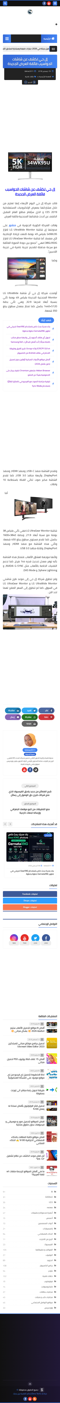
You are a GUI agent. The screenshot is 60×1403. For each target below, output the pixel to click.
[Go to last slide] (10, 824)
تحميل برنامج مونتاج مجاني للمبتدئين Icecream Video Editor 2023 (26, 1045)
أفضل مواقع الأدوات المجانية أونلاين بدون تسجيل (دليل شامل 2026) (29, 362)
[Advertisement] (30, 117)
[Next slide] (5, 824)
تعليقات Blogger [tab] (30, 907)
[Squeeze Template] (42, 1390)
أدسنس (49, 1218)
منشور (12, 225)
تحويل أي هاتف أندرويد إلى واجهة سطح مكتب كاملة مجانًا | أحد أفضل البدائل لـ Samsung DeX (30, 340)
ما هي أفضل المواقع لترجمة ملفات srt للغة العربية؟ (25, 1173)
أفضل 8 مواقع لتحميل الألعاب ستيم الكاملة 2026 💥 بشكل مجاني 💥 (27, 1029)
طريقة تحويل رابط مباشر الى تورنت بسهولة (27, 1092)
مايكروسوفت (47, 1287)
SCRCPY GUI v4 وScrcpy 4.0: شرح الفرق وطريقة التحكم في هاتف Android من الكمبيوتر (30, 351)
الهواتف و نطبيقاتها (44, 1250)
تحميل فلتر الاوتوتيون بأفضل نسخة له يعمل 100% (26, 1107)
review (50, 1207)
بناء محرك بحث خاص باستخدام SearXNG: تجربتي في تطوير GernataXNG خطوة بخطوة (28, 329)
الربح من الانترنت (46, 1239)
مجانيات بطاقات (46, 1292)
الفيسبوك (48, 1244)
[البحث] (5, 3)
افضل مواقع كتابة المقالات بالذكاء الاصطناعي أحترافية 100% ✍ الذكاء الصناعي (27, 1140)
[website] (35, 769)
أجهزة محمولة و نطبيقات (42, 1213)
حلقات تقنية (29, 76)
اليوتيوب (49, 1255)
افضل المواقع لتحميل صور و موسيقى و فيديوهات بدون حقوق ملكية (25, 1123)
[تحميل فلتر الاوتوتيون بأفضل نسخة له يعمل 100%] (52, 1105)
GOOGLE (49, 1197)
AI (52, 1192)
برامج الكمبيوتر (46, 1265)
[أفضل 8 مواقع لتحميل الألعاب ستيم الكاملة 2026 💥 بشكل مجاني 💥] (52, 1027)
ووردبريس (48, 1308)
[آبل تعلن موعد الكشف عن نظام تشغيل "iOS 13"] (52, 1155)
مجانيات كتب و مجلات (44, 1297)
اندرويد (50, 1260)
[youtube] (49, 3)
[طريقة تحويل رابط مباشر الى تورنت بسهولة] (52, 1090)
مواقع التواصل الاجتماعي (42, 1302)
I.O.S (51, 1202)
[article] (30, 790)
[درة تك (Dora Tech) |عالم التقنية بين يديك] (30, 12)
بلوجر (50, 1271)
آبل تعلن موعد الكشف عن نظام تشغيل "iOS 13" (25, 1157)
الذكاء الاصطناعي (45, 1234)
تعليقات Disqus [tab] (30, 901)
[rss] (35, 1399)
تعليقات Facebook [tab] (30, 894)
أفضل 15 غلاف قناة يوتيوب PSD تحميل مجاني (25, 1060)
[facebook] (44, 3)
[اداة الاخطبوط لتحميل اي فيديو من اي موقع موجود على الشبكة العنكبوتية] (52, 1074)
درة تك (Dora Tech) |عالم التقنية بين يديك (30, 1393)
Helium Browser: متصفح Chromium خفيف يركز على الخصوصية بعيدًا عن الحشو (28, 373)
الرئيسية (47, 39)
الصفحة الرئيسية (45, 76)
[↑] (30, 1384)
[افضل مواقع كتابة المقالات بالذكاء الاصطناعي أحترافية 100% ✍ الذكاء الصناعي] (52, 1136)
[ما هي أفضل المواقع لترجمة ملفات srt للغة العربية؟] (52, 1171)
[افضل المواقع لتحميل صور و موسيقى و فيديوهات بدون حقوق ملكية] (52, 1121)
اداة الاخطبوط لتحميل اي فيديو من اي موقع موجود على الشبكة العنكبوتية (26, 1076)
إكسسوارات (48, 1229)
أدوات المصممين (45, 1223)
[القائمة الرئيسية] (7, 38)
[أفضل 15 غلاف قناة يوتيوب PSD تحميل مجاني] (52, 1058)
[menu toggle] (55, 3)
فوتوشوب (48, 1281)
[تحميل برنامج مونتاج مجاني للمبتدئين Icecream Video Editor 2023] (52, 1043)
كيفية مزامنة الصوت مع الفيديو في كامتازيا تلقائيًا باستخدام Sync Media (28, 384)
